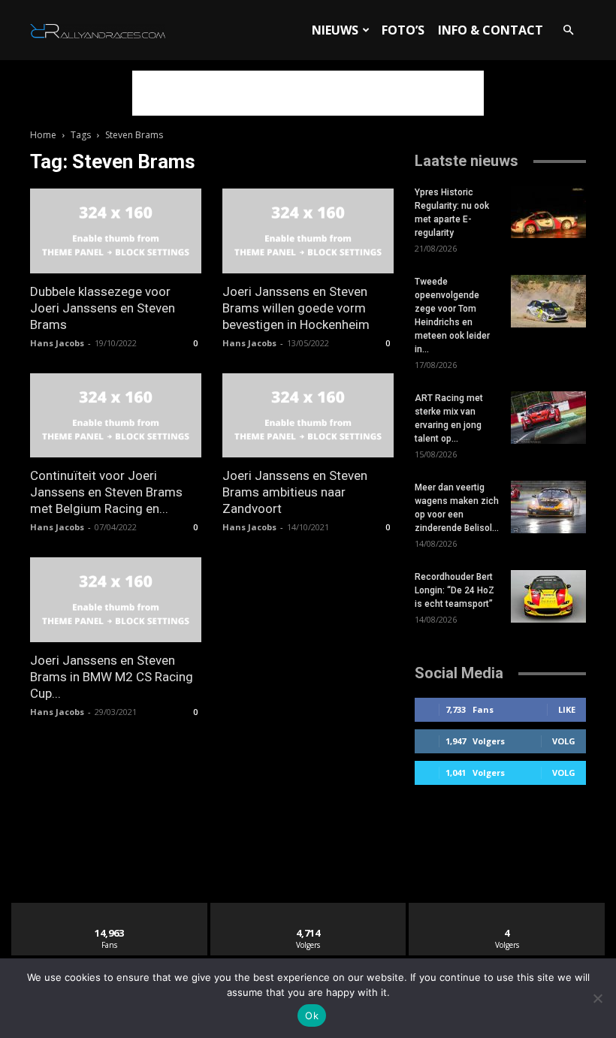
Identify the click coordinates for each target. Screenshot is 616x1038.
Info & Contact (490, 30)
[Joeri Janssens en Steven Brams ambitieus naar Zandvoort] (308, 415)
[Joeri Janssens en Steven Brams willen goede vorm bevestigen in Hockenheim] (308, 231)
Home (43, 134)
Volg (563, 741)
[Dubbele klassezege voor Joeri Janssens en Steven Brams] (115, 231)
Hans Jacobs (57, 343)
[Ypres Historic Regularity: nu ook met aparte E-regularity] (548, 212)
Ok (312, 1015)
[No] (597, 998)
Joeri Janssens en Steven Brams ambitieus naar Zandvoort (294, 492)
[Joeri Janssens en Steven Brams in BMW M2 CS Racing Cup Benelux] (115, 599)
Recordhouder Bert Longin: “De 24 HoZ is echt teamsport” (454, 590)
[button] (568, 30)
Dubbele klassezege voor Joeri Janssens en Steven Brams (102, 308)
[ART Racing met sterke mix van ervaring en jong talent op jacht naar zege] (548, 417)
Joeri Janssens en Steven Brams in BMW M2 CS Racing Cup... (111, 677)
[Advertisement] (308, 93)
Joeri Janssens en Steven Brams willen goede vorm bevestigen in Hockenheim (296, 308)
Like (566, 709)
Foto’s (403, 30)
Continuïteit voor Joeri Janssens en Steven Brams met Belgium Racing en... (106, 492)
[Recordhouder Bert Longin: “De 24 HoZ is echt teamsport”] (548, 596)
